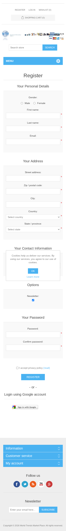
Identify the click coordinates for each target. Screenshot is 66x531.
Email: (33, 135)
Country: (33, 211)
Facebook (17, 484)
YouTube (41, 484)
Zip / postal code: (33, 185)
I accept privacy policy (31, 368)
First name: (33, 109)
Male (27, 103)
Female (41, 103)
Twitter (25, 484)
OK (33, 271)
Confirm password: (33, 341)
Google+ (49, 484)
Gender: (33, 97)
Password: (33, 328)
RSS (33, 484)
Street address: (33, 172)
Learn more (33, 276)
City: (33, 198)
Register (20, 10)
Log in (32, 10)
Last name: (33, 122)
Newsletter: (33, 296)
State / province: (33, 223)
